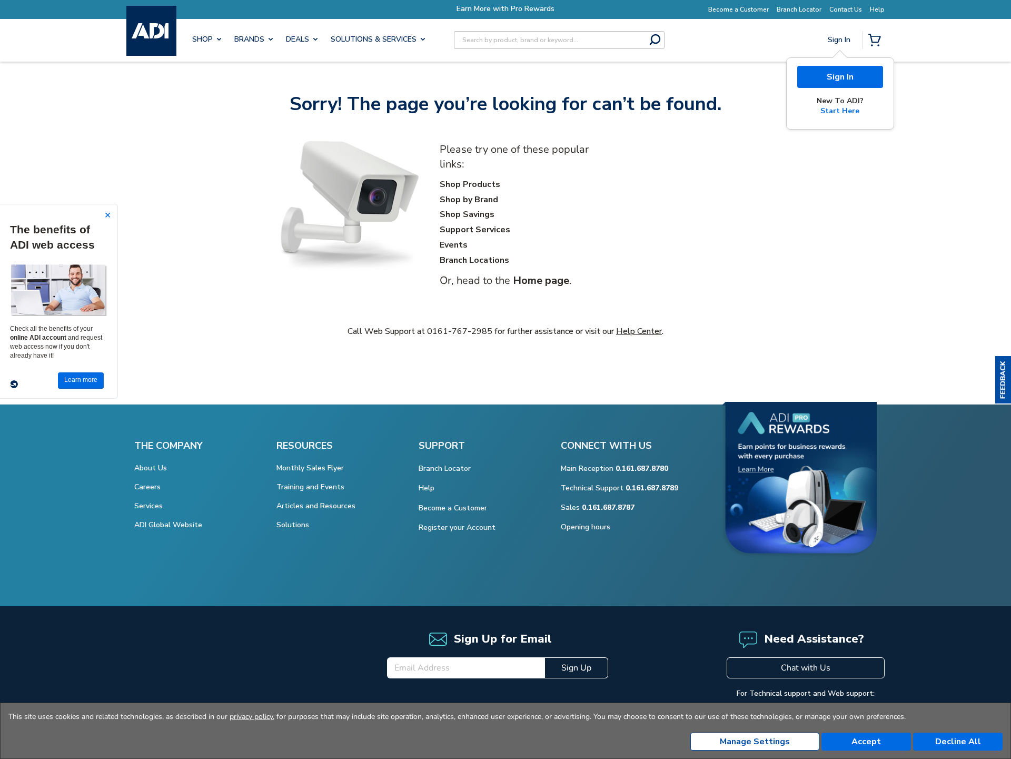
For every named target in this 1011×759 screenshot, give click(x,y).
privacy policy (251, 717)
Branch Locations (474, 260)
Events (454, 245)
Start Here (839, 111)
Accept (866, 741)
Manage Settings (755, 741)
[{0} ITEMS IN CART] (876, 41)
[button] (1003, 379)
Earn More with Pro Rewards (505, 9)
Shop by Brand (469, 199)
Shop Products (470, 184)
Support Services (475, 229)
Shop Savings (467, 214)
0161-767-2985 (459, 331)
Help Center (639, 331)
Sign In (840, 77)
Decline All (958, 741)
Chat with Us (805, 668)
